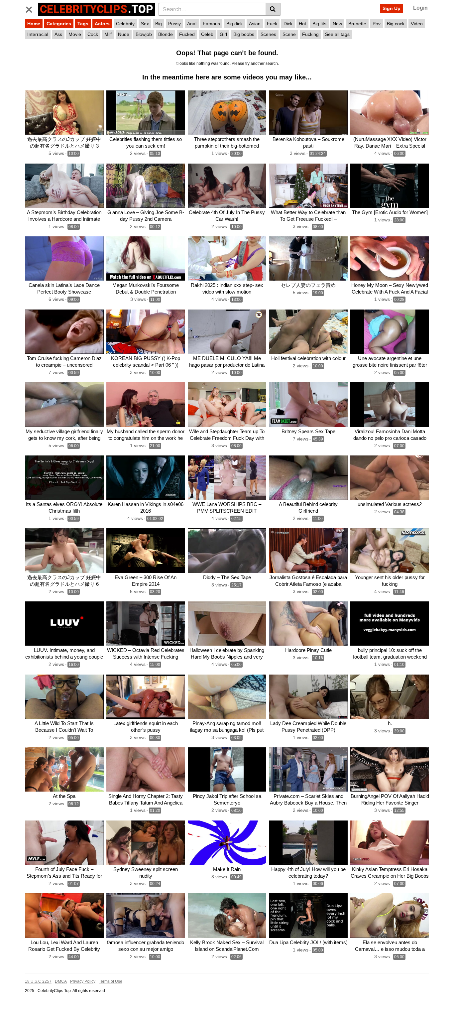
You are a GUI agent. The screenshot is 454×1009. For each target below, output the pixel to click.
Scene (289, 34)
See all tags (337, 34)
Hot (302, 23)
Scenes (268, 34)
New (337, 23)
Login (420, 8)
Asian (255, 23)
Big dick (234, 23)
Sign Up (391, 8)
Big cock (395, 23)
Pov (377, 23)
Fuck (272, 23)
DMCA (61, 981)
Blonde (165, 34)
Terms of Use (110, 981)
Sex (145, 23)
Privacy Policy (82, 981)
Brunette (357, 23)
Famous (211, 23)
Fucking (310, 34)
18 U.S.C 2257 (38, 981)
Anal (191, 23)
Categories (59, 23)
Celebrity (125, 23)
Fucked (187, 34)
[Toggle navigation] (31, 8)
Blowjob (144, 34)
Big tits (319, 23)
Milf (108, 34)
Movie (74, 34)
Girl (223, 34)
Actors (102, 23)
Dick (288, 23)
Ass (58, 34)
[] (273, 9)
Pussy (174, 23)
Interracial (37, 34)
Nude (123, 34)
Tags (82, 23)
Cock (92, 34)
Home (33, 23)
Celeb (207, 34)
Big (158, 23)
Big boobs (243, 34)
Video (417, 23)
